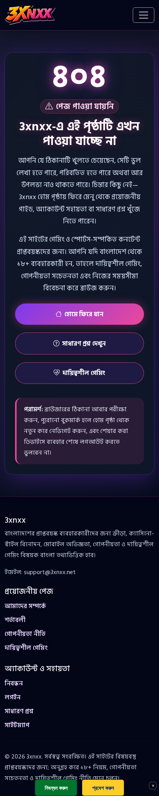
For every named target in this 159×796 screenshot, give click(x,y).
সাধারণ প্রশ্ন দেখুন (84, 344)
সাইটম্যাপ (17, 725)
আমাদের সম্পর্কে (25, 606)
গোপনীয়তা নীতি (25, 634)
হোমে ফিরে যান (83, 314)
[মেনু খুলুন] (143, 15)
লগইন (12, 697)
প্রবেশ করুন (103, 787)
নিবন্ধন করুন (56, 787)
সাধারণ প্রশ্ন (19, 711)
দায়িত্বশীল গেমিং (84, 373)
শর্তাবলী (15, 620)
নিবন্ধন (14, 683)
